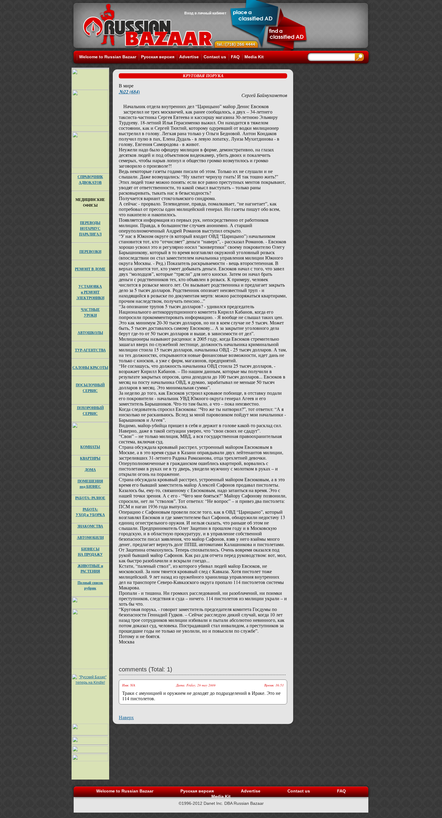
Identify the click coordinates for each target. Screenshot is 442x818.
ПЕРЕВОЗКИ (90, 251)
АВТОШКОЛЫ (90, 332)
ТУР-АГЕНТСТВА (90, 350)
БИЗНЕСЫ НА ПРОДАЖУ (90, 551)
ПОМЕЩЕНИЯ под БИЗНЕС (90, 484)
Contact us (215, 56)
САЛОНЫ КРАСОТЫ (90, 367)
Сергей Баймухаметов (264, 95)
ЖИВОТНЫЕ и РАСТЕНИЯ (90, 568)
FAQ (235, 56)
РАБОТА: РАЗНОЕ (90, 497)
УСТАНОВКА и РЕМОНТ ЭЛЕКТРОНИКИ (90, 292)
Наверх (126, 717)
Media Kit (254, 56)
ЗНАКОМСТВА (90, 526)
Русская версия (157, 56)
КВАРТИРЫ (90, 458)
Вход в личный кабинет (205, 13)
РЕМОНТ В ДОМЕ (90, 269)
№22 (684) (129, 91)
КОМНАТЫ (90, 446)
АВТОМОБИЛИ (90, 537)
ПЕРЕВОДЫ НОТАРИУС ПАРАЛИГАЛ (90, 228)
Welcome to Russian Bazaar (107, 56)
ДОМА (90, 469)
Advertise (189, 56)
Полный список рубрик (90, 585)
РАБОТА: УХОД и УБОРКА (90, 512)
